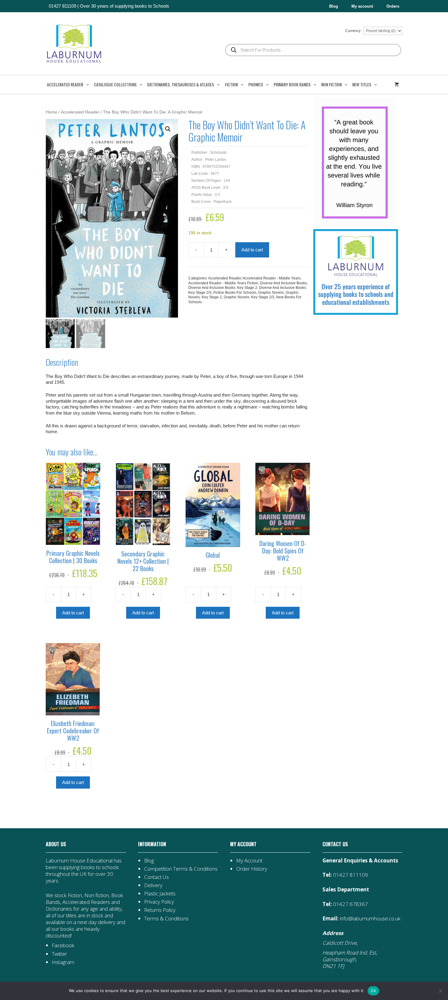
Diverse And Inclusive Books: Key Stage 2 (222, 288)
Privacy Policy (159, 901)
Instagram (63, 962)
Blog (333, 6)
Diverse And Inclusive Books (283, 283)
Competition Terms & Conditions (181, 868)
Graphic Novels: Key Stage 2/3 (249, 297)
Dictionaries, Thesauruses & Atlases (180, 84)
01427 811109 (62, 6)
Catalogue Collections (115, 84)
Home (51, 112)
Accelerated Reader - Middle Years (271, 278)
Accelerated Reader (65, 84)
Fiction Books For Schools (234, 292)
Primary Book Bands (292, 84)
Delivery (153, 885)
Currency (353, 31)
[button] (167, 129)
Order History (251, 868)
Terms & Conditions (166, 918)
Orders (392, 6)
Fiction (231, 84)
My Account (249, 860)
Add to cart (252, 249)
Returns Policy (160, 909)
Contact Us (156, 876)
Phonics (255, 84)
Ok (373, 990)
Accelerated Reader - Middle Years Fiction (223, 283)
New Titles (361, 84)
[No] (440, 991)
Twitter (59, 953)
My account (362, 6)
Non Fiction (331, 84)
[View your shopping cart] (397, 84)
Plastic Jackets (160, 893)
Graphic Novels (271, 292)
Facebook (63, 945)
